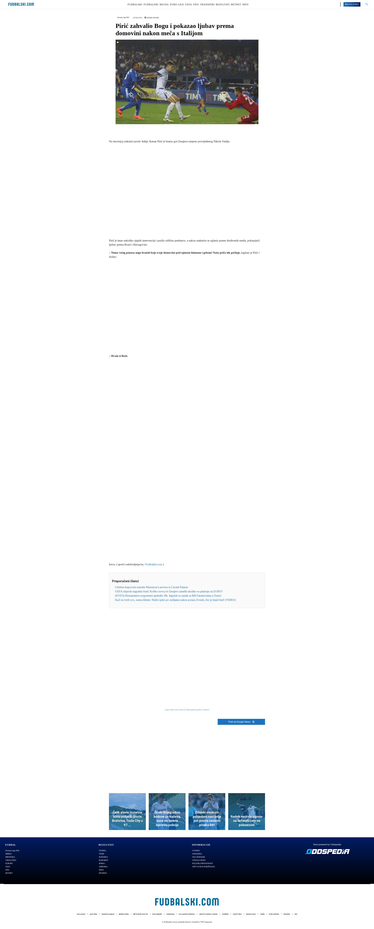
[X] (184, 128)
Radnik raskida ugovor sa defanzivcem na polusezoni (247, 821)
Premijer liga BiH (123, 17)
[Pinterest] (190, 128)
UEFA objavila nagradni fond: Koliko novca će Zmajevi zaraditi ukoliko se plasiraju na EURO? (169, 591)
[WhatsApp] (197, 128)
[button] (366, 4)
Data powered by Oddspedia (327, 844)
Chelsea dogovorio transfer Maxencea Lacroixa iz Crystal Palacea (151, 587)
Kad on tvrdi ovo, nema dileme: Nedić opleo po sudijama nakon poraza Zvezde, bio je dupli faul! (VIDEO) (175, 599)
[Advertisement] (187, 191)
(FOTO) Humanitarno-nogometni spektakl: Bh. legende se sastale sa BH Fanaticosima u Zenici (168, 595)
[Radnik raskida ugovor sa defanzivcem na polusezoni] (246, 811)
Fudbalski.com (154, 564)
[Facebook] (177, 128)
